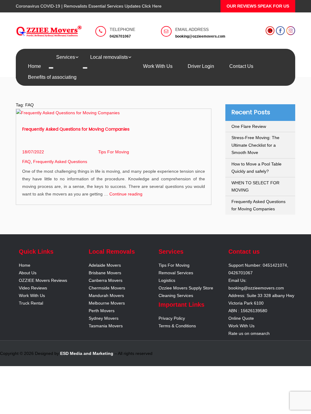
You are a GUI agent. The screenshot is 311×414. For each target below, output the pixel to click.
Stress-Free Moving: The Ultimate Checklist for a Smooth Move (255, 145)
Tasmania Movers (106, 325)
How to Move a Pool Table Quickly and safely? (256, 168)
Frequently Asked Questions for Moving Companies (75, 129)
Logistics (167, 280)
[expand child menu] (51, 68)
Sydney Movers (103, 318)
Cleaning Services (176, 295)
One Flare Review (248, 126)
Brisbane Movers (105, 272)
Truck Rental (31, 303)
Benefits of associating (52, 77)
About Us (27, 272)
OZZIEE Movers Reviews (43, 280)
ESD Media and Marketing (86, 353)
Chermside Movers (107, 287)
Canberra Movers (105, 280)
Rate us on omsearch (249, 333)
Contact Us (241, 66)
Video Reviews (33, 287)
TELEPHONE (122, 29)
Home (34, 66)
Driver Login (201, 66)
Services (65, 57)
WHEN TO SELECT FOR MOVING (255, 186)
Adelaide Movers (105, 265)
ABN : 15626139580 (247, 310)
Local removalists (109, 57)
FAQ (26, 161)
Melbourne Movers (107, 303)
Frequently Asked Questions (60, 161)
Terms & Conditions (177, 325)
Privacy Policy (172, 318)
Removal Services (176, 272)
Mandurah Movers (106, 295)
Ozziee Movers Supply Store (186, 287)
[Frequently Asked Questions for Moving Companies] (68, 112)
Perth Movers (101, 310)
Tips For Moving (113, 151)
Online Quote (241, 318)
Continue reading (125, 194)
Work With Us (158, 66)
